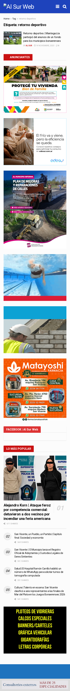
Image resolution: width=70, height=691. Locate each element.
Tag (14, 18)
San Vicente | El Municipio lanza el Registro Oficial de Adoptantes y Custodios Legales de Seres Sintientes (38, 553)
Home (7, 18)
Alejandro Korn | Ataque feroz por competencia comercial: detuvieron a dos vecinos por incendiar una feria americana (27, 512)
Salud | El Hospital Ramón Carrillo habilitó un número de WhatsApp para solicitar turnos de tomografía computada (38, 572)
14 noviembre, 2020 (45, 46)
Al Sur (29, 46)
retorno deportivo (27, 18)
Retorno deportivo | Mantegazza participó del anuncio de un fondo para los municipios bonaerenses (42, 37)
